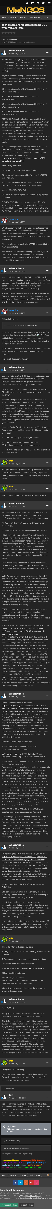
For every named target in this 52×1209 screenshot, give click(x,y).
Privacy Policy (35, 1198)
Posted (17, 54)
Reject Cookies (26, 1205)
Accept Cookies (10, 1205)
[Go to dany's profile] (4, 1096)
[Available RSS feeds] (48, 1175)
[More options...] (47, 52)
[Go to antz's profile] (4, 462)
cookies (16, 1193)
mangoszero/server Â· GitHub (34, 968)
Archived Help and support (24, 42)
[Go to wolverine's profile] (4, 220)
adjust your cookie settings (30, 1195)
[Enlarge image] (38, 335)
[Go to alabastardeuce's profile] (4, 52)
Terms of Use (46, 1198)
